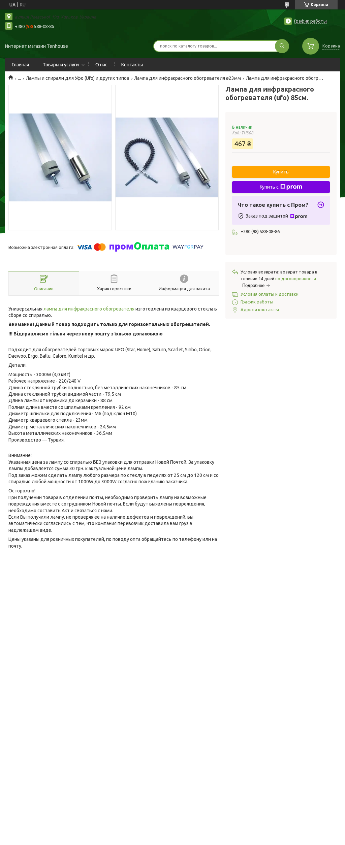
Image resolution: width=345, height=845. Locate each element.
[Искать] (282, 46)
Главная (20, 64)
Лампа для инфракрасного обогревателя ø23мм (187, 78)
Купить (281, 171)
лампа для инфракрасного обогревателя (88, 309)
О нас (101, 64)
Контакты (132, 64)
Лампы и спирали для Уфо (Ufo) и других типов (77, 78)
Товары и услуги (61, 64)
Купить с (269, 187)
